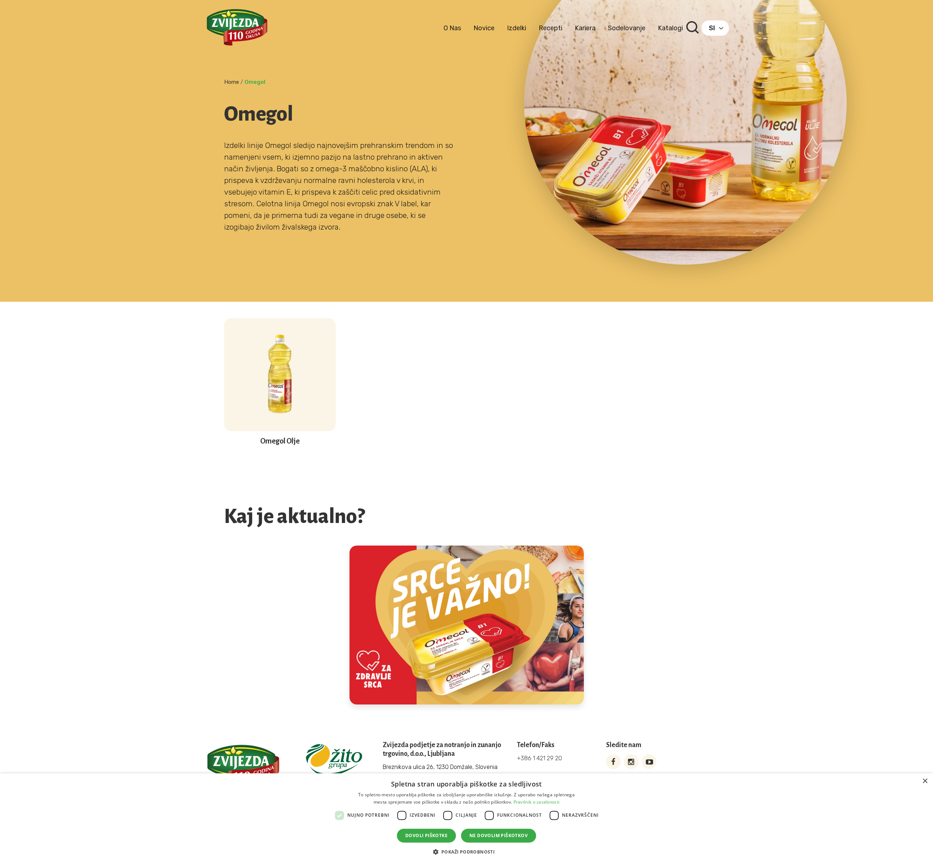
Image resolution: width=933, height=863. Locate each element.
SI (712, 28)
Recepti (550, 28)
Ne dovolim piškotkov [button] (498, 835)
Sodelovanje (626, 28)
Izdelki (516, 28)
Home (231, 82)
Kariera (585, 28)
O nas (452, 28)
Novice (484, 28)
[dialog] (466, 818)
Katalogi (670, 28)
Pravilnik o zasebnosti (537, 802)
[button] (466, 851)
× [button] (925, 781)
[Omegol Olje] (280, 421)
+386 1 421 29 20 (539, 758)
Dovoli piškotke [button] (426, 835)
